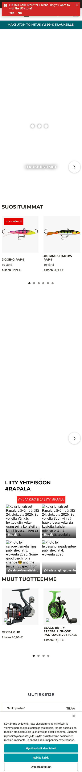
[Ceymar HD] (20, 606)
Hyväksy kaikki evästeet (41, 748)
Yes (11, 13)
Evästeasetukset (41, 766)
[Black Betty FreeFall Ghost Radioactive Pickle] (62, 606)
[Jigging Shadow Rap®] (62, 234)
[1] (39, 126)
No (20, 13)
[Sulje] (73, 716)
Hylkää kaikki (41, 757)
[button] (23, 521)
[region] (41, 742)
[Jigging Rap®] (20, 234)
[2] (46, 126)
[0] (32, 126)
